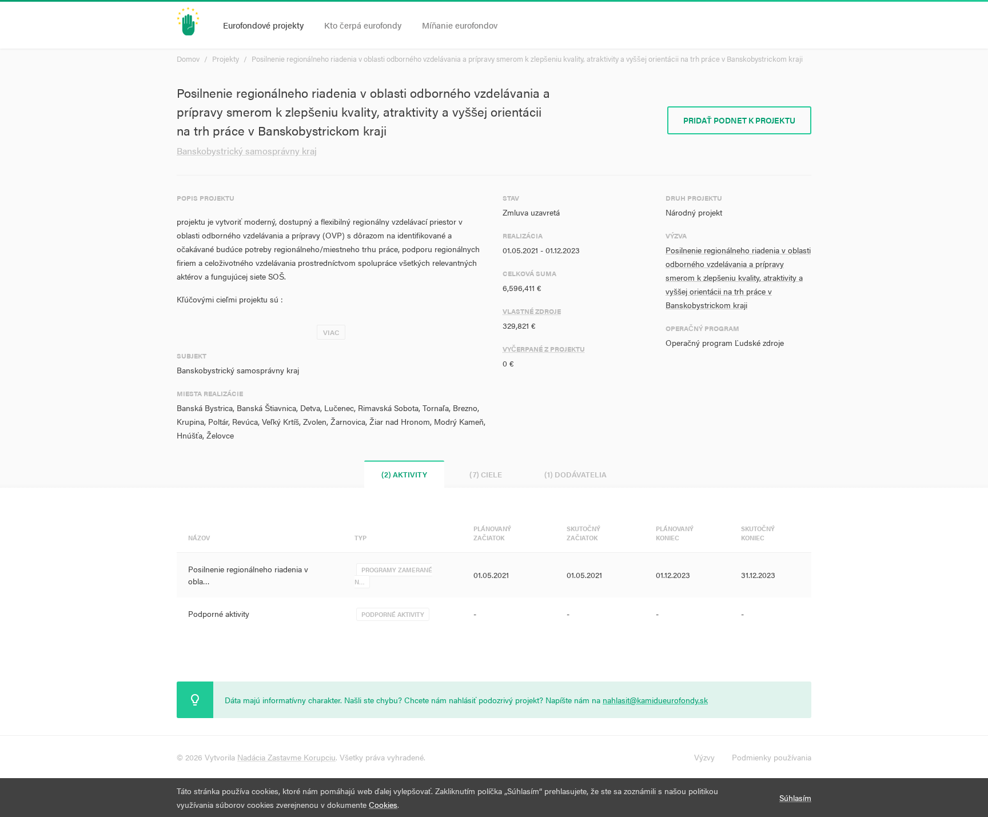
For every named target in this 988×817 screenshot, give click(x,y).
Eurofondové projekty (263, 25)
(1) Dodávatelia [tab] (575, 474)
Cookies (383, 804)
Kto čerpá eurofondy (362, 25)
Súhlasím (795, 797)
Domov (188, 58)
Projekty (225, 58)
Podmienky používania (771, 757)
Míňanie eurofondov (459, 25)
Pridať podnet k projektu (739, 120)
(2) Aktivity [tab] (404, 474)
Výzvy (704, 757)
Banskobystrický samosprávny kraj (247, 150)
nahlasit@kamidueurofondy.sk (655, 700)
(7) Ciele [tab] (485, 474)
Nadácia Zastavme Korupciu (286, 757)
